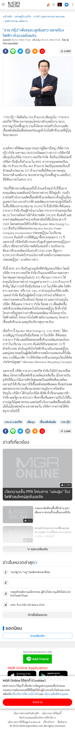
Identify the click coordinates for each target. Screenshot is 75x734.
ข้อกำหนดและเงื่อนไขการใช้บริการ (37, 717)
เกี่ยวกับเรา (49, 721)
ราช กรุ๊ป (65, 422)
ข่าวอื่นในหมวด (37, 614)
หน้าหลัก (7, 16)
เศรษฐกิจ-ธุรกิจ (23, 16)
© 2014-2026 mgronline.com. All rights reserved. (37, 725)
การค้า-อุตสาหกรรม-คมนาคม (49, 16)
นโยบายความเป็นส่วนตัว (26, 713)
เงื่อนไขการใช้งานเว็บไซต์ (25, 693)
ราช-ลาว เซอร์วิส (13, 422)
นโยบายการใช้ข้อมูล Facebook (24, 721)
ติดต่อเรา (62, 721)
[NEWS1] (60, 4)
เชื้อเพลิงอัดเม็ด (48, 422)
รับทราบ (38, 702)
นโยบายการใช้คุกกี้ (52, 713)
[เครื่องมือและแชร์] (73, 4)
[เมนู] (3, 4)
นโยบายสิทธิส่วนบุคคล (56, 693)
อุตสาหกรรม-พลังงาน (16, 21)
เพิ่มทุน (31, 422)
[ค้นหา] (53, 4)
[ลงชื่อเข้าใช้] (67, 5)
